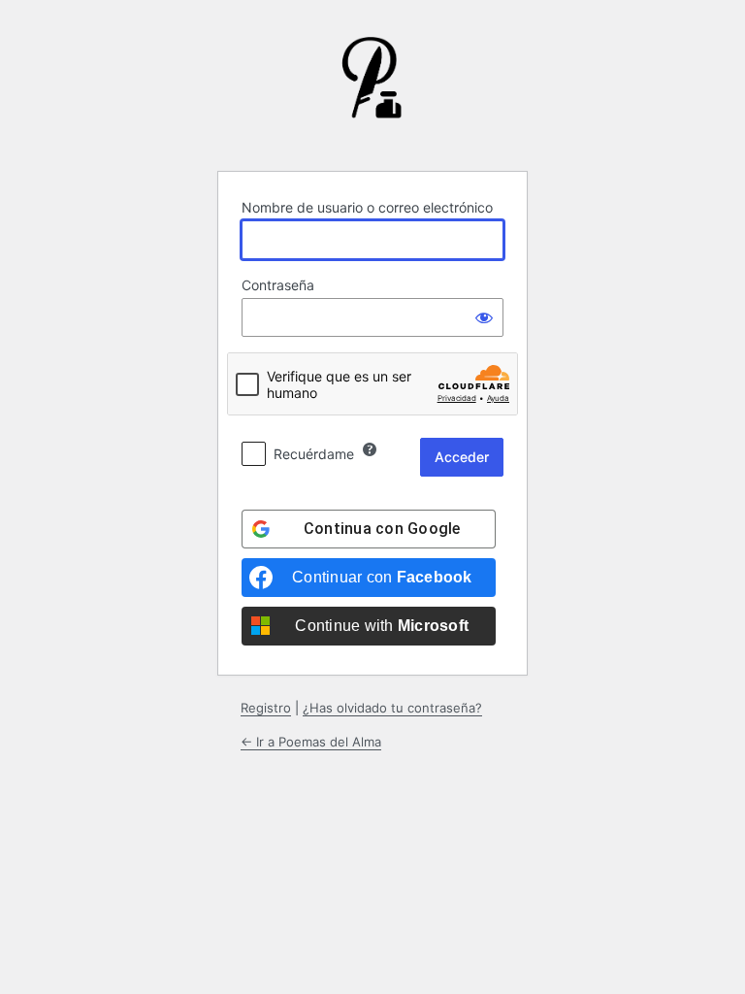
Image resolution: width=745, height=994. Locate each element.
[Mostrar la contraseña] (484, 317)
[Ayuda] (369, 449)
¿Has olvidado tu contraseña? (392, 707)
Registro (266, 707)
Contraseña (278, 285)
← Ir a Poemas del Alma (311, 741)
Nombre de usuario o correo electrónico (367, 207)
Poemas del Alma (372, 92)
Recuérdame (314, 454)
